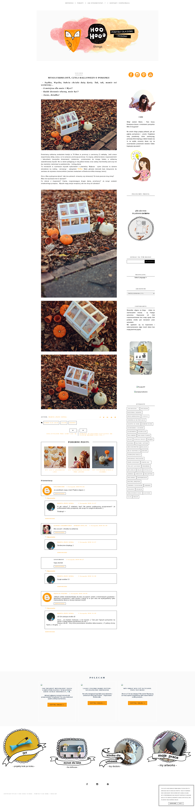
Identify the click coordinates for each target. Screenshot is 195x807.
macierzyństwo (133, 446)
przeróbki (146, 466)
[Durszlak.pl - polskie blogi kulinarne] (140, 392)
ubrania (131, 473)
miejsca (144, 446)
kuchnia (131, 443)
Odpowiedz (60, 493)
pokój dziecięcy (133, 462)
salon (139, 470)
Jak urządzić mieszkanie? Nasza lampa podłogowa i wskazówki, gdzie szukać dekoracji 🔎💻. (57, 690)
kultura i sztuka (142, 443)
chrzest (145, 416)
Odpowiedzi (51, 498)
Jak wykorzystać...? (97, 3)
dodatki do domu (134, 424)
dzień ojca (142, 431)
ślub (129, 496)
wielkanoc (131, 477)
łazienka (147, 493)
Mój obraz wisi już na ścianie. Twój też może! (138, 689)
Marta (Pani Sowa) (65, 503)
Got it (181, 803)
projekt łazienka (134, 466)
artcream (144, 408)
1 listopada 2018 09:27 (75, 559)
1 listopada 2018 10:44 (78, 593)
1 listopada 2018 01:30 (98, 525)
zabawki (72, 422)
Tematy (80, 3)
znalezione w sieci (135, 493)
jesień (64, 422)
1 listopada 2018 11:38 (87, 576)
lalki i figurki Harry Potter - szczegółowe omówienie (97, 689)
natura (144, 450)
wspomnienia (142, 477)
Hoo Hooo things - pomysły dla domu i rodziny (38, 793)
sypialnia (147, 470)
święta (135, 496)
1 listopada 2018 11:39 (87, 613)
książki (150, 439)
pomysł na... (146, 462)
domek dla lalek (51, 422)
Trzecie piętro (60, 593)
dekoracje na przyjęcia (136, 420)
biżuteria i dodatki (134, 412)
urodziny (139, 473)
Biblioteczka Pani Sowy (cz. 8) (62, 433)
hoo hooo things (144, 435)
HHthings (69, 3)
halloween (132, 435)
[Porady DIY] (140, 387)
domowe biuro (147, 424)
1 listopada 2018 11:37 (87, 503)
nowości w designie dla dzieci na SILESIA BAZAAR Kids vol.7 (96, 434)
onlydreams (59, 486)
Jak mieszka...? (133, 408)
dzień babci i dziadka (136, 427)
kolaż (130, 439)
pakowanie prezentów (136, 458)
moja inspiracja (134, 450)
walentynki (149, 473)
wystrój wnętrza (134, 481)
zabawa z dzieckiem (135, 485)
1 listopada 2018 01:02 (76, 486)
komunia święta (140, 439)
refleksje (131, 470)
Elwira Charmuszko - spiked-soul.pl (70, 525)
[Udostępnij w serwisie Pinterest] (115, 417)
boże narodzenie (134, 416)
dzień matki (132, 431)
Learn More (173, 803)
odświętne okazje (134, 454)
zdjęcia (139, 489)
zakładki (131, 489)
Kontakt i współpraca (120, 3)
